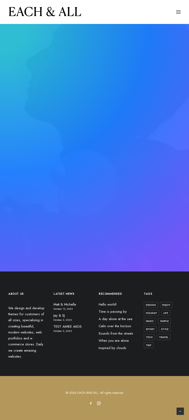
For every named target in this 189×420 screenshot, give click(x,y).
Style (164, 329)
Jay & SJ (59, 315)
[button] (178, 12)
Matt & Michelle (64, 304)
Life (165, 313)
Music (150, 321)
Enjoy (166, 305)
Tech (149, 337)
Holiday (151, 313)
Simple (164, 321)
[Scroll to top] (180, 410)
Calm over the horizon (115, 326)
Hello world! (108, 304)
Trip (148, 345)
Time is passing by (113, 311)
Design (151, 305)
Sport (150, 329)
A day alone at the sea (115, 318)
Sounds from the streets (116, 333)
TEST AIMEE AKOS (67, 326)
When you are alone (114, 340)
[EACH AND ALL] (45, 12)
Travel (163, 337)
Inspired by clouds (112, 347)
